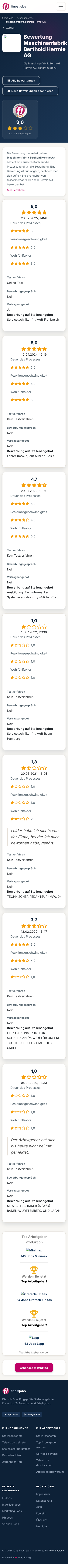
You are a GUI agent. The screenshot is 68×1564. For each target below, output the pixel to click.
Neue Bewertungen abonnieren (32, 90)
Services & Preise (47, 1453)
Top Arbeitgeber (34, 1237)
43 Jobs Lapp (34, 1344)
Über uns (41, 1520)
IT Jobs (7, 1498)
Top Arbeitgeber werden (34, 1352)
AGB (39, 1507)
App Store (13, 1414)
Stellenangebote (12, 1435)
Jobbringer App (12, 1461)
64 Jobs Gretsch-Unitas (34, 1300)
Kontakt (41, 1513)
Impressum (43, 1494)
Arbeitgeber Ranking (34, 1367)
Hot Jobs (41, 1526)
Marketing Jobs (12, 1511)
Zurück (10, 27)
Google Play (34, 1414)
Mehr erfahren (16, 190)
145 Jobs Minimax (34, 1256)
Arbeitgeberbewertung (29, 18)
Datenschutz (44, 1500)
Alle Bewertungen (23, 80)
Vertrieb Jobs (10, 1523)
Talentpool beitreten (14, 1442)
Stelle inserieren (46, 1435)
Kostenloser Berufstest (16, 1448)
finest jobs (7, 18)
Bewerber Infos (11, 1455)
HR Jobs (7, 1517)
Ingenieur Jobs (11, 1504)
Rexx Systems (57, 1550)
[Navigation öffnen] (61, 6)
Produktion (34, 1242)
